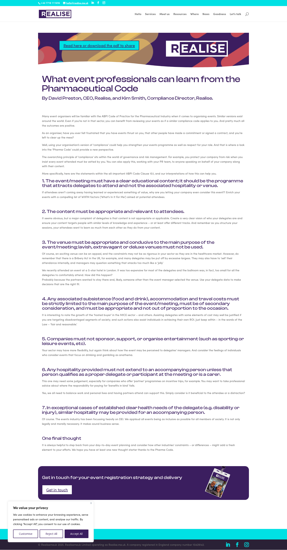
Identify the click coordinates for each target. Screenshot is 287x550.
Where (194, 14)
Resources (180, 14)
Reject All (51, 534)
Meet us (165, 14)
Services (150, 14)
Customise (25, 534)
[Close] (91, 503)
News (205, 14)
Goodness (219, 14)
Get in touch (57, 489)
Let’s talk (235, 14)
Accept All (76, 534)
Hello (138, 14)
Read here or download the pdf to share (99, 45)
